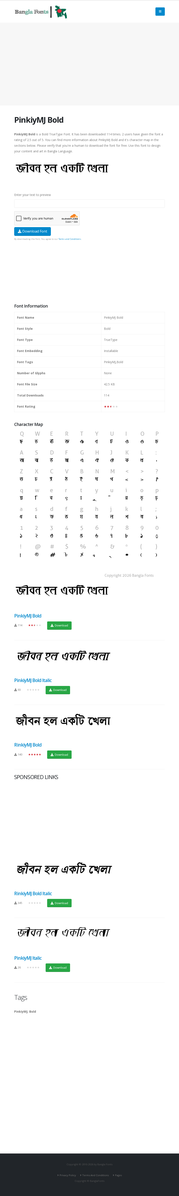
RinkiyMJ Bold (27, 745)
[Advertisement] (89, 64)
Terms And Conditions (95, 1175)
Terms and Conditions (70, 239)
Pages (118, 1175)
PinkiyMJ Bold (27, 616)
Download (61, 625)
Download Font (34, 231)
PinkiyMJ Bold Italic (33, 680)
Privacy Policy (68, 1175)
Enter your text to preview (32, 195)
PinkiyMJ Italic (27, 958)
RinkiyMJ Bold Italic (33, 893)
